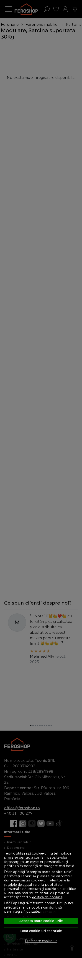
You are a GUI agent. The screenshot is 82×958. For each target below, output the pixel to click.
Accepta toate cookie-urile (41, 921)
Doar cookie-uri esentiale (41, 931)
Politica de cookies (47, 897)
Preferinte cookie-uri (41, 941)
